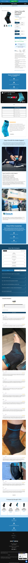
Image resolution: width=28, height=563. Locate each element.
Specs (20, 270)
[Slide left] (2, 26)
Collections (5, 10)
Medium (17, 24)
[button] (1, 4)
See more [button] (22, 319)
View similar (20, 558)
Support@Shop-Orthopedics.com (14, 546)
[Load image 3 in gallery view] (9, 26)
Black (17, 31)
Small (22, 22)
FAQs (8, 270)
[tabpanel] (14, 97)
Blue (22, 31)
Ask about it (25, 558)
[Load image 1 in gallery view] (4, 26)
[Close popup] (26, 553)
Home (3, 10)
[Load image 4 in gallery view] (11, 26)
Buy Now (20, 39)
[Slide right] (13, 26)
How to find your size (18, 35)
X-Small (17, 22)
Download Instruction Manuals (20, 70)
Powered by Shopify (17, 562)
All (8, 10)
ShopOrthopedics (12, 562)
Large (22, 24)
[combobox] (25, 310)
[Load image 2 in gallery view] (7, 26)
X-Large (17, 26)
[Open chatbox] (26, 561)
